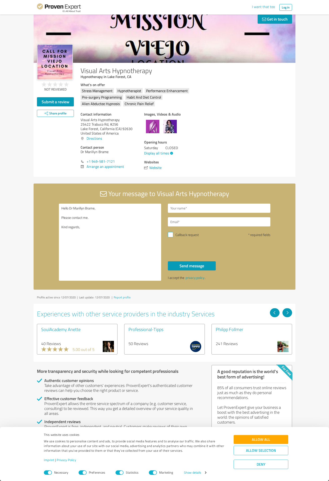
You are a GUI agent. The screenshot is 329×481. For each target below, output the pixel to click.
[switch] (83, 472)
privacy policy (195, 277)
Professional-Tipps (145, 329)
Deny (261, 464)
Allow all (261, 439)
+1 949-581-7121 (101, 161)
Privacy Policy (66, 460)
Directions (94, 138)
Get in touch (277, 19)
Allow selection (261, 450)
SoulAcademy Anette (61, 329)
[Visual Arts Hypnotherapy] (55, 62)
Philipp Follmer (229, 329)
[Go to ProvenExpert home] (59, 8)
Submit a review (55, 102)
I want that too (263, 6)
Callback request (187, 234)
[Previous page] (275, 312)
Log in (286, 7)
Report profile (122, 297)
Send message (191, 266)
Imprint (49, 460)
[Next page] (287, 312)
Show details (192, 472)
